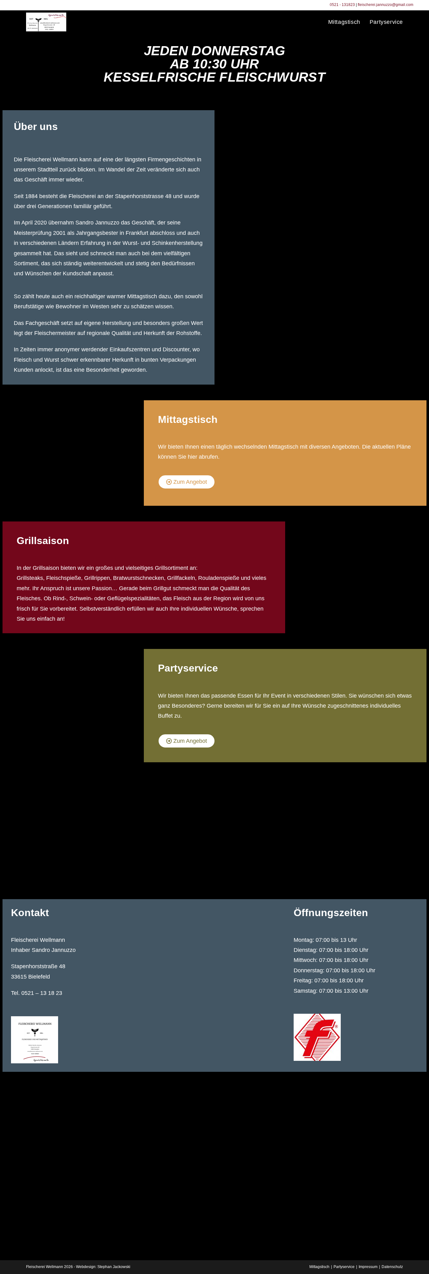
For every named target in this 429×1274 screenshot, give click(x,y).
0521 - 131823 (342, 5)
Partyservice (344, 1267)
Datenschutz (392, 1267)
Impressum (368, 1267)
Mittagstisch (319, 1267)
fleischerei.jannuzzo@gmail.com (385, 5)
